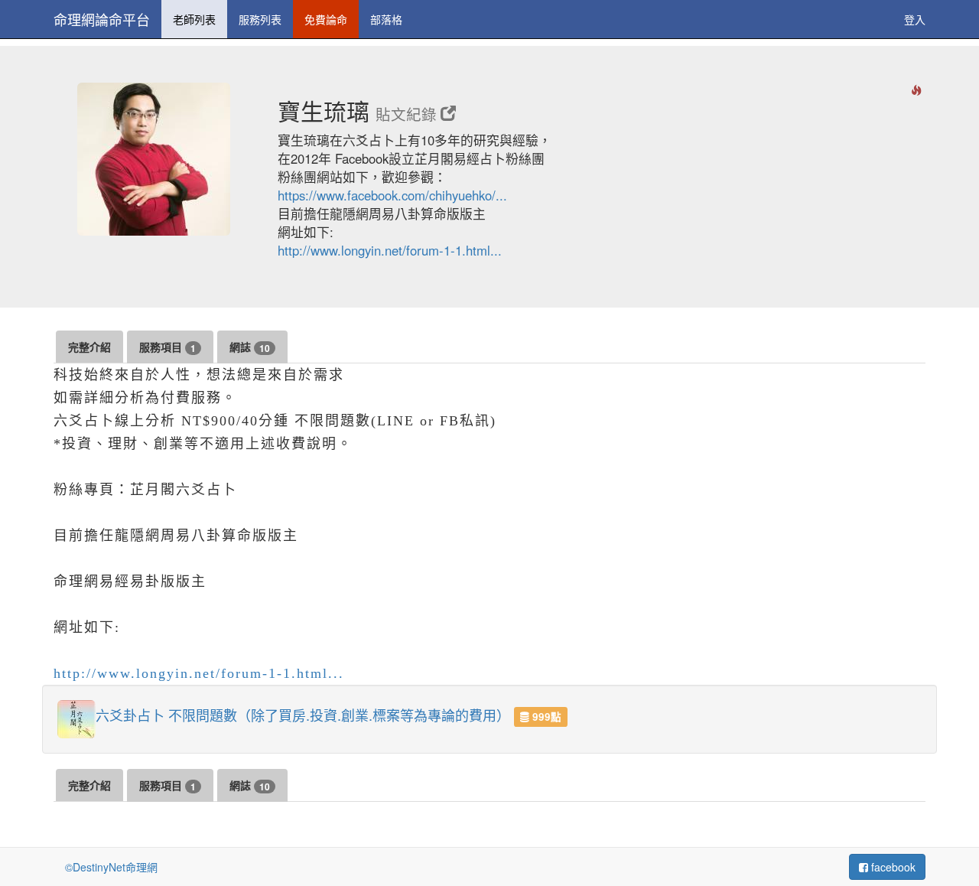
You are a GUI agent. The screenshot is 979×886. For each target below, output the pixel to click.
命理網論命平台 (102, 19)
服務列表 (260, 19)
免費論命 (325, 19)
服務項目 (167, 347)
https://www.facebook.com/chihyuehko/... (392, 195)
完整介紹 (89, 346)
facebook (892, 867)
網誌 (249, 347)
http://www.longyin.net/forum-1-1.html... (390, 250)
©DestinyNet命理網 (111, 867)
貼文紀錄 (408, 114)
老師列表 (194, 19)
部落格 (386, 19)
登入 (914, 19)
